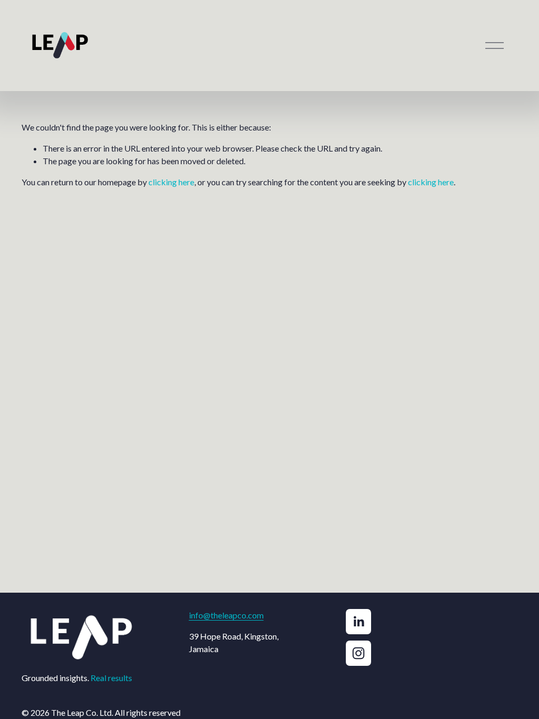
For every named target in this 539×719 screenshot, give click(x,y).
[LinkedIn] (358, 621)
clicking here (171, 182)
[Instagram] (358, 653)
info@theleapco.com (226, 615)
